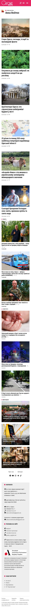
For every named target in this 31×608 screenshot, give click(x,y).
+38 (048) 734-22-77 (11, 511)
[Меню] (23, 3)
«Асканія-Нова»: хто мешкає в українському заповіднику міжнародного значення (14, 174)
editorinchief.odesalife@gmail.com (15, 519)
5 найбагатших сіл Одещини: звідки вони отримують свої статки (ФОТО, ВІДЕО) (15, 417)
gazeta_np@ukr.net (11, 535)
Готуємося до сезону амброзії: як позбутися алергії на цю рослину (15, 73)
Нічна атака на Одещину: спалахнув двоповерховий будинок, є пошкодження (14, 365)
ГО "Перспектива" (10, 587)
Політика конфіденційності (5, 599)
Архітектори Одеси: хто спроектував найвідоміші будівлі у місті (13, 109)
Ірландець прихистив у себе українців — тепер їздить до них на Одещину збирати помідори (15, 244)
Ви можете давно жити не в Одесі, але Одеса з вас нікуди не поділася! (14, 463)
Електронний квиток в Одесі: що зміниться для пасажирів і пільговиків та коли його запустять (15, 439)
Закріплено (20, 3)
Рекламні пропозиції (11, 531)
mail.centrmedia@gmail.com (13, 513)
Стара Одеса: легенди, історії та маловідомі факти (15, 40)
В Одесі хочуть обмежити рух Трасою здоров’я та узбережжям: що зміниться (15, 394)
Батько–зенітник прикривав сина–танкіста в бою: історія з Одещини (15, 303)
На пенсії (8, 580)
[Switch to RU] (27, 3)
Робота (7, 583)
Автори (20, 472)
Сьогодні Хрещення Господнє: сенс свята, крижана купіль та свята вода (14, 211)
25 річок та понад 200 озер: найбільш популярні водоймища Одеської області (15, 140)
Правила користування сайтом (24, 599)
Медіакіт (8, 528)
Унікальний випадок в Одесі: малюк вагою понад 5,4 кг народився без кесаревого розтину (14, 335)
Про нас (11, 472)
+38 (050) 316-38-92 (11, 533)
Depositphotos (9, 585)
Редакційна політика (14, 599)
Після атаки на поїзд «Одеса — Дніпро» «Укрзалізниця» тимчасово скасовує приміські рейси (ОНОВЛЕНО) (15, 273)
